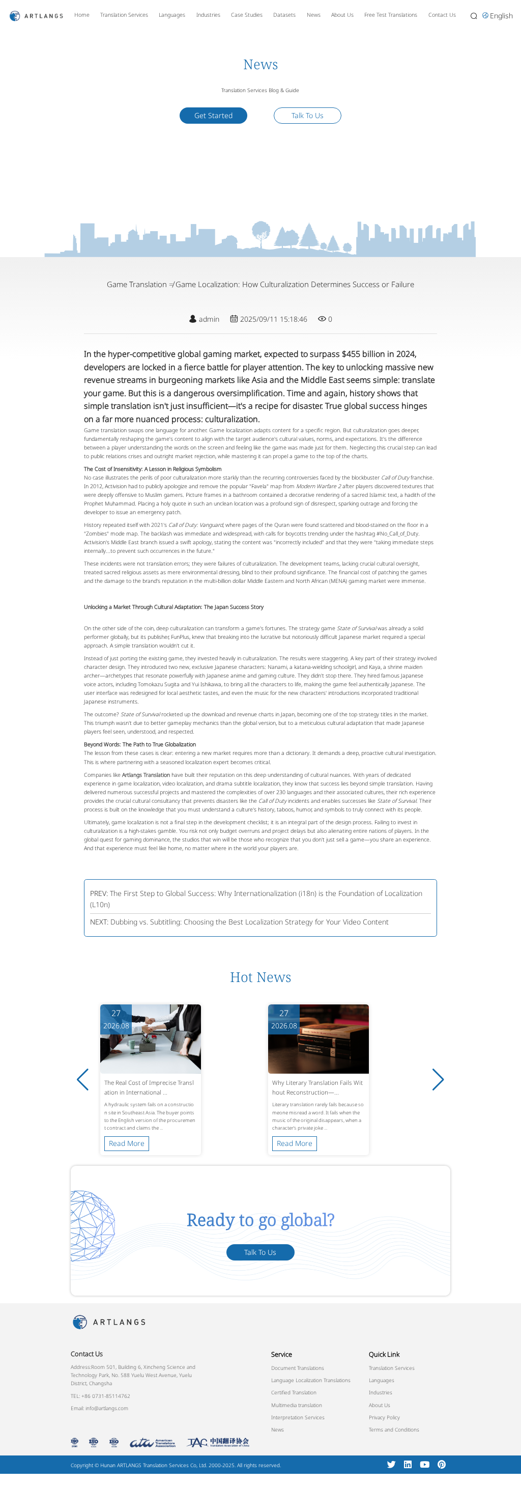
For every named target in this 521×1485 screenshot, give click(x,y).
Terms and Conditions (394, 1429)
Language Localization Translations (311, 1380)
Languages (172, 14)
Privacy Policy (384, 1417)
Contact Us (442, 14)
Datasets (284, 14)
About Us (342, 14)
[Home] (36, 15)
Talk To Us (308, 115)
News (314, 14)
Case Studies (247, 14)
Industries (208, 14)
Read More (126, 1143)
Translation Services (124, 14)
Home (82, 14)
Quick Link (384, 1354)
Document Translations (297, 1367)
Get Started (213, 115)
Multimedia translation (296, 1405)
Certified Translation (293, 1392)
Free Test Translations (390, 14)
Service (281, 1354)
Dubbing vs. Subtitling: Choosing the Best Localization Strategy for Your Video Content (249, 922)
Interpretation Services (298, 1417)
